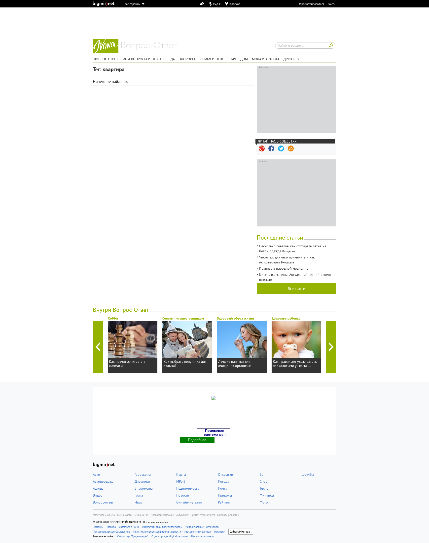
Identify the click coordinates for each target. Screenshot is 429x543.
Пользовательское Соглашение (111, 531)
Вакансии (219, 531)
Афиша (98, 488)
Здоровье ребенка (286, 318)
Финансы (267, 495)
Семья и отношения (218, 59)
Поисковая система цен (214, 432)
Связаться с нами (129, 527)
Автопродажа (103, 481)
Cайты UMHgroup (240, 531)
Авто (96, 474)
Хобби (113, 318)
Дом (244, 59)
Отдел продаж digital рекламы (169, 536)
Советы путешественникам (183, 318)
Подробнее (197, 440)
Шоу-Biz (307, 474)
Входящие (288, 251)
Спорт (264, 481)
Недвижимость (187, 488)
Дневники (142, 481)
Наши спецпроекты (202, 536)
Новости (182, 495)
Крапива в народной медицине (283, 268)
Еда (172, 59)
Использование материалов (201, 527)
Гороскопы (143, 474)
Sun (262, 474)
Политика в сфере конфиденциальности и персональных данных (172, 531)
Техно (264, 488)
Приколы (225, 495)
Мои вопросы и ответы (143, 59)
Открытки (225, 474)
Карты (181, 474)
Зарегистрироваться (311, 4)
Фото (264, 502)
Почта (222, 488)
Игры (139, 502)
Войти (331, 4)
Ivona (139, 495)
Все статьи (296, 288)
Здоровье (187, 59)
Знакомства (144, 488)
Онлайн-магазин (189, 502)
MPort (180, 481)
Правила (111, 527)
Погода (223, 481)
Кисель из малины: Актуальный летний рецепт (295, 274)
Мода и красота (265, 59)
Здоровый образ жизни (235, 318)
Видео (98, 495)
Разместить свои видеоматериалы (162, 527)
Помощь (98, 527)
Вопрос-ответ (149, 46)
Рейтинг (224, 502)
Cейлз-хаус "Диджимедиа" (132, 536)
